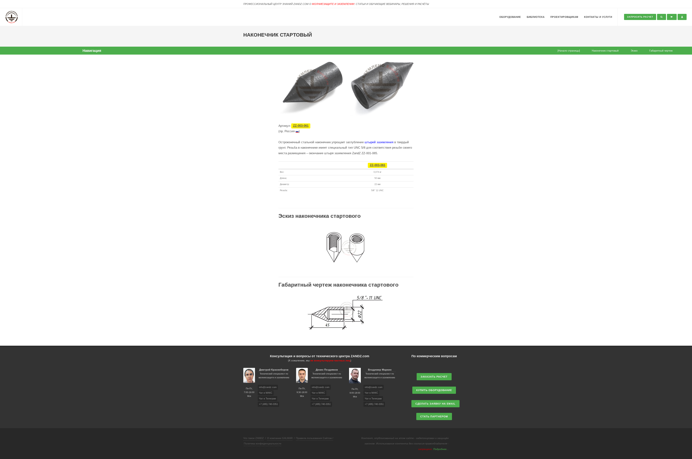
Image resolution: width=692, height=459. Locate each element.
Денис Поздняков (327, 369)
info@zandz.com (268, 387)
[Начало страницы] (569, 50)
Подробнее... (441, 449)
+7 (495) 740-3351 (268, 404)
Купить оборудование (434, 390)
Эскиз (634, 50)
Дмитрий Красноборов (274, 369)
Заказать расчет (434, 376)
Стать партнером (434, 416)
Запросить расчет (640, 17)
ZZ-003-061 (301, 126)
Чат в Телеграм (267, 398)
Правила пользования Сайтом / (314, 438)
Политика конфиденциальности (262, 443)
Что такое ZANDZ (253, 438)
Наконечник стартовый (605, 50)
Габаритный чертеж (661, 50)
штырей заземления (379, 142)
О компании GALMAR (280, 438)
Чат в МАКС (265, 392)
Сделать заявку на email (435, 403)
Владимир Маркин (379, 369)
